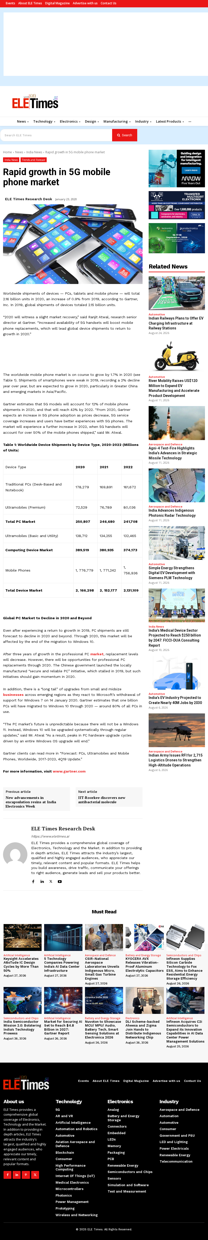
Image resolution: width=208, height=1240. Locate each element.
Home (7, 152)
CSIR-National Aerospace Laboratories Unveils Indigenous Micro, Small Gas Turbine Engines (102, 968)
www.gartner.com (69, 771)
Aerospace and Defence (165, 444)
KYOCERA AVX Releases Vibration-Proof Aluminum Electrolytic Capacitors (145, 965)
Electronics (133, 1018)
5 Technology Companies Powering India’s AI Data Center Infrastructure (62, 965)
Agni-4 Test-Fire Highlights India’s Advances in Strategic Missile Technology (173, 453)
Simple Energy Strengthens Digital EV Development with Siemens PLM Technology (172, 573)
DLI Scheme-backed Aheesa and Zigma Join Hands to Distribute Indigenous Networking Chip (143, 1029)
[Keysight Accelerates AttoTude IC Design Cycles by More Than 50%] (23, 937)
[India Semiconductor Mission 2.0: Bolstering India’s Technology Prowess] (23, 1000)
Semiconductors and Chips (183, 955)
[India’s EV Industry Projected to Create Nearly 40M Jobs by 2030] (177, 673)
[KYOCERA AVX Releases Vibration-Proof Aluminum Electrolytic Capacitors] (145, 937)
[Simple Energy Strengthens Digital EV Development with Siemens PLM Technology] (177, 543)
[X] (51, 881)
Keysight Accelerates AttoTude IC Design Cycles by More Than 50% (21, 965)
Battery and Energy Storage (143, 955)
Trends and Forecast (33, 160)
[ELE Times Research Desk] (15, 854)
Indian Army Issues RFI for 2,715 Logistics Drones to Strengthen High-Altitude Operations (175, 760)
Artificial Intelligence (17, 955)
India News (34, 152)
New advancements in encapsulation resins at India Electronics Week (31, 802)
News (19, 152)
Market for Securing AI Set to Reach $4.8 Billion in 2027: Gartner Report (63, 1027)
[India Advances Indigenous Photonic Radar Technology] (177, 485)
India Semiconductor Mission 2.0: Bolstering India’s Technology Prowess (22, 1027)
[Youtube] (60, 881)
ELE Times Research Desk (28, 199)
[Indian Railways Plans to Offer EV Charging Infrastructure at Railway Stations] (177, 293)
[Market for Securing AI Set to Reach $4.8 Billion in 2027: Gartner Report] (63, 1000)
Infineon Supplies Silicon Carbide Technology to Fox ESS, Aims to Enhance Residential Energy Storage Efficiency (184, 968)
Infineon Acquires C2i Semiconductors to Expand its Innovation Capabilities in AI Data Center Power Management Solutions (185, 1031)
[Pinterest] (26, 1175)
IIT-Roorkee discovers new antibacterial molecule (101, 800)
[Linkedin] (42, 881)
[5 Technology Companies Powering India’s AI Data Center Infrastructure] (63, 937)
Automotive (157, 314)
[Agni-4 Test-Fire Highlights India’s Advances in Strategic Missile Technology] (177, 423)
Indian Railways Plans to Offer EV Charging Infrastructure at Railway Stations (176, 323)
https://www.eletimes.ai (50, 836)
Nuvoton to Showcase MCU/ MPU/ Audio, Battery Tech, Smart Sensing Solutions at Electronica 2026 (103, 1029)
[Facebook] (33, 881)
